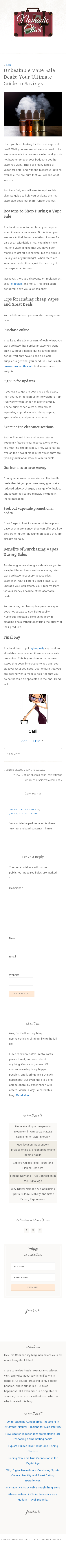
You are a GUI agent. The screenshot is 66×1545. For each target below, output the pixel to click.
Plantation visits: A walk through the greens (33, 1487)
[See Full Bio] (42, 741)
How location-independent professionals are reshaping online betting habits (33, 1149)
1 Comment (13, 754)
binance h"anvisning (23, 809)
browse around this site (18, 366)
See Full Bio (30, 741)
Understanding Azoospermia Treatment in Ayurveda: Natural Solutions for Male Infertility (33, 1131)
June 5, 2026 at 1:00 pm (23, 813)
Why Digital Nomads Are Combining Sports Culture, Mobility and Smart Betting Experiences (33, 1194)
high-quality (37, 648)
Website (14, 974)
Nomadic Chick (33, 22)
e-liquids (16, 283)
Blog (8, 65)
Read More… (24, 1095)
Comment (16, 888)
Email (12, 956)
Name (12, 938)
